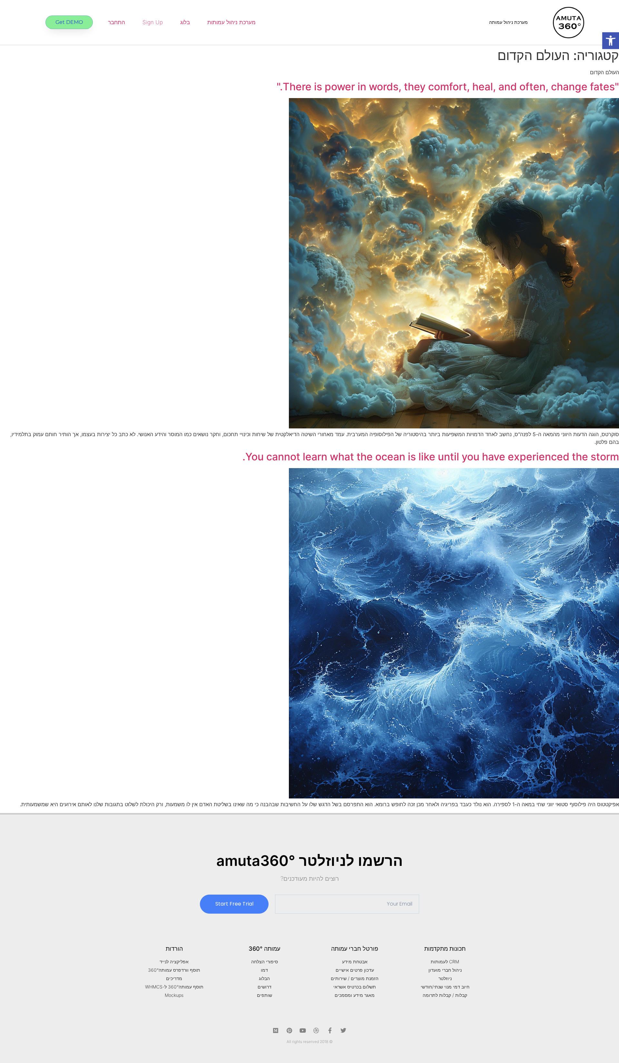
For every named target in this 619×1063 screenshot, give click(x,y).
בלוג (185, 22)
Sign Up (152, 22)
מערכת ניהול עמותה (508, 22)
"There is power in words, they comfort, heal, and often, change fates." (448, 86)
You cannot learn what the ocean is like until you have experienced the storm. (430, 456)
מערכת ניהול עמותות (231, 22)
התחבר (116, 22)
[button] (610, 40)
